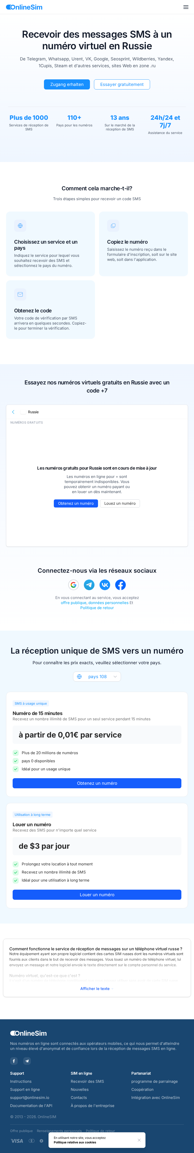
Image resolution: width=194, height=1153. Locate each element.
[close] (139, 1140)
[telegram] (89, 585)
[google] (73, 585)
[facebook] (120, 585)
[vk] (105, 585)
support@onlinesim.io (29, 1097)
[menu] (186, 7)
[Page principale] (24, 7)
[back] (13, 412)
